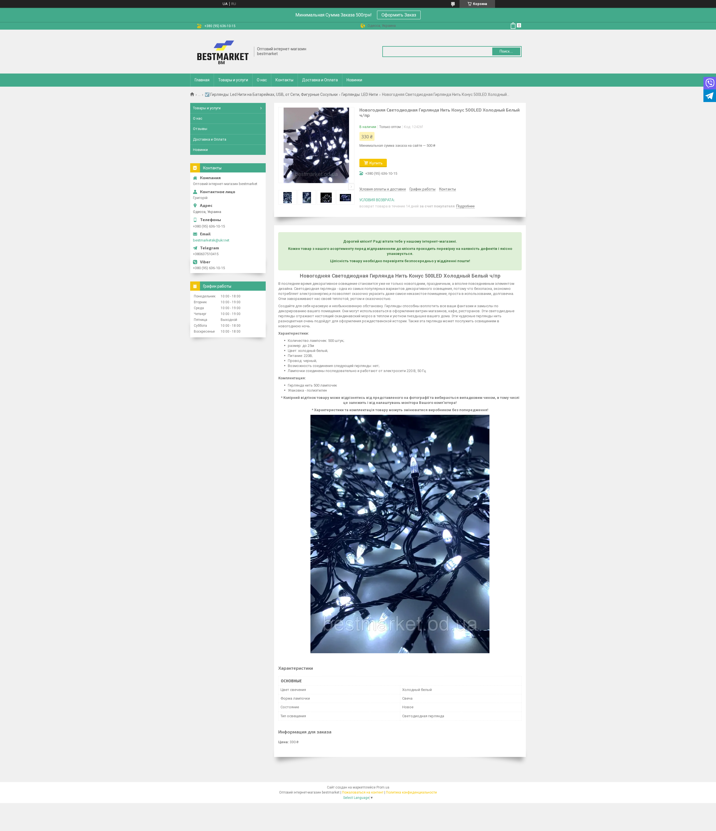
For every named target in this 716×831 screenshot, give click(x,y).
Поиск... (506, 51)
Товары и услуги (233, 80)
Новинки (354, 80)
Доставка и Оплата (320, 80)
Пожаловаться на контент (362, 792)
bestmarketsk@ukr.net (211, 240)
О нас (262, 80)
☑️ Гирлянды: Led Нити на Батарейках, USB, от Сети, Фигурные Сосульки (271, 94)
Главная (202, 80)
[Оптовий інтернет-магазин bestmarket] (222, 51)
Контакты (284, 80)
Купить (376, 162)
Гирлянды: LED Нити (359, 94)
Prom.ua (382, 787)
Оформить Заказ (398, 15)
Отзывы (200, 129)
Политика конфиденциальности (411, 792)
